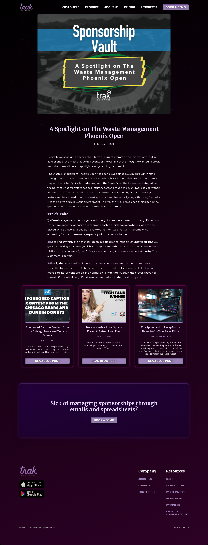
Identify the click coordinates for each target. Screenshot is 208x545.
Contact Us (146, 492)
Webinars (173, 505)
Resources (149, 7)
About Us (111, 7)
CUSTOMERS (70, 7)
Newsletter (174, 498)
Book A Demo (104, 420)
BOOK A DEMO (176, 7)
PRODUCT (92, 7)
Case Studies (175, 485)
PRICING (129, 7)
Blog (169, 479)
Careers (144, 485)
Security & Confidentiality (177, 513)
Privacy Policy (181, 527)
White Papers (175, 492)
